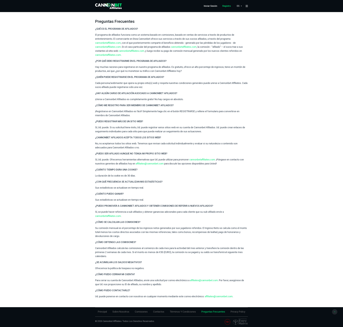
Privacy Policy (238, 311)
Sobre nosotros (120, 311)
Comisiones (141, 311)
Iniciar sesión (210, 6)
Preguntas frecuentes (213, 311)
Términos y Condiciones (183, 311)
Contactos (158, 311)
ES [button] (238, 6)
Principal (102, 311)
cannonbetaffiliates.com (108, 42)
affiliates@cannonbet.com (150, 163)
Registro (226, 6)
